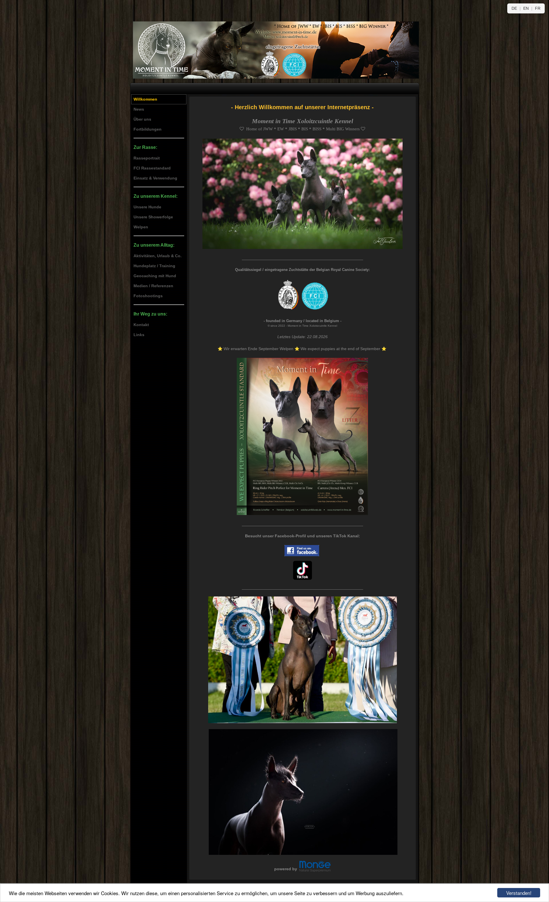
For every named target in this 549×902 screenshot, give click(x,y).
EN (526, 8)
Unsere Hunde (147, 207)
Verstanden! (519, 892)
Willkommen (145, 99)
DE (515, 8)
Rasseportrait (147, 158)
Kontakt (141, 324)
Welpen (141, 227)
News (139, 109)
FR (537, 8)
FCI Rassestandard (152, 168)
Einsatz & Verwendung (155, 178)
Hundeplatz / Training (154, 266)
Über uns (142, 119)
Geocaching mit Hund (155, 276)
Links (139, 334)
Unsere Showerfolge (153, 217)
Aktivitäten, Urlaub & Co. (158, 256)
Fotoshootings (148, 296)
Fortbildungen (148, 129)
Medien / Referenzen (153, 286)
